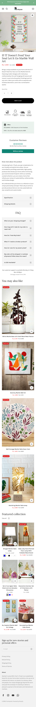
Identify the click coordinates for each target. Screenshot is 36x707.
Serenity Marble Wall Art (18, 393)
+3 (14, 555)
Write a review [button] (18, 151)
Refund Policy (6, 660)
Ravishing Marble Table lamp (18, 505)
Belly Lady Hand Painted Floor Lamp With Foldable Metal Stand (26, 551)
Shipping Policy (6, 663)
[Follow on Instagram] (8, 695)
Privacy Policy (6, 656)
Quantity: (4, 89)
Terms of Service (7, 666)
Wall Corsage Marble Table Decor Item (18, 449)
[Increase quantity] (11, 93)
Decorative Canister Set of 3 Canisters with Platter (26, 588)
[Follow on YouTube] (13, 695)
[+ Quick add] (31, 331)
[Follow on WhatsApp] (18, 695)
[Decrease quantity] (4, 93)
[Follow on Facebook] (3, 695)
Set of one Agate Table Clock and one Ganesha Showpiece (9, 588)
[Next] (33, 3)
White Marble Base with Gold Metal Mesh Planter (18, 336)
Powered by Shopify (18, 701)
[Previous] (2, 3)
